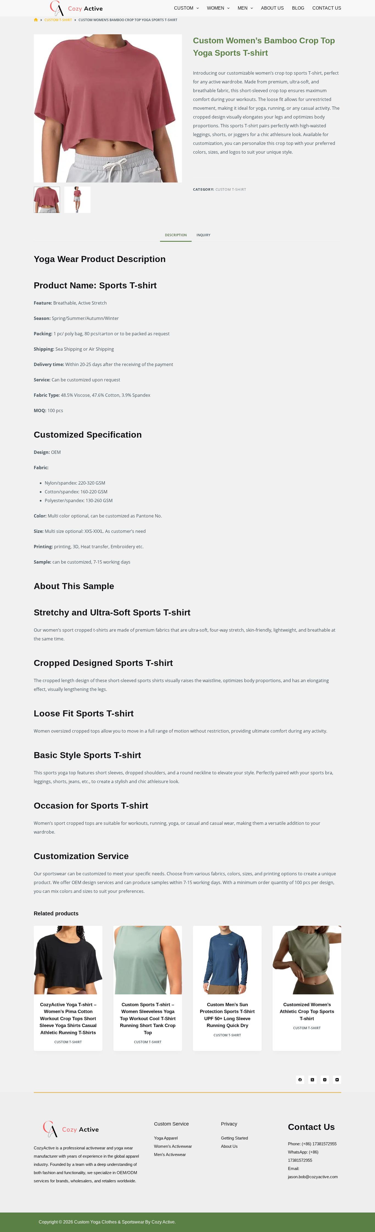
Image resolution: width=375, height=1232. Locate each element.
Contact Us (326, 8)
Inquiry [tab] (203, 235)
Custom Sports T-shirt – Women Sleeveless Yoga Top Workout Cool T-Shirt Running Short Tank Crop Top (148, 1018)
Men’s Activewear (170, 1154)
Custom (183, 8)
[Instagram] (325, 1080)
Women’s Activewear (173, 1146)
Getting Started (234, 1138)
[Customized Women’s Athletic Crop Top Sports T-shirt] (307, 960)
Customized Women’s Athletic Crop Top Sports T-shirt (307, 1011)
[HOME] (36, 20)
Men (243, 8)
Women (215, 8)
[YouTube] (337, 1080)
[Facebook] (300, 1080)
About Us (272, 8)
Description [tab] (176, 235)
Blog (298, 8)
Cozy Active (163, 1222)
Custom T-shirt (231, 189)
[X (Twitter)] (312, 1080)
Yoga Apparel (166, 1138)
